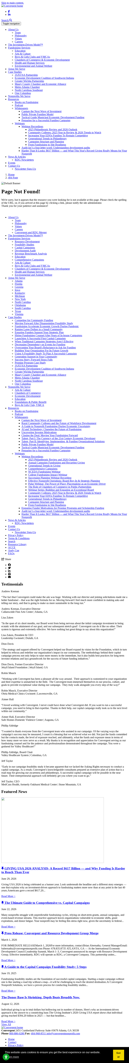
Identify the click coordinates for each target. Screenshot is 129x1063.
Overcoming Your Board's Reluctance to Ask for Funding (45, 347)
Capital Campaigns (25, 247)
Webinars (20, 123)
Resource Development (27, 241)
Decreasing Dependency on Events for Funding (40, 344)
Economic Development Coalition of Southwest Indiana (44, 78)
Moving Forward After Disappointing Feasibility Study (44, 323)
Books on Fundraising (26, 102)
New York (20, 299)
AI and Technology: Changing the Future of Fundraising (51, 429)
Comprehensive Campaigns (29, 259)
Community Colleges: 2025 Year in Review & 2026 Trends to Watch (64, 132)
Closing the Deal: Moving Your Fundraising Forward (50, 435)
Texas (18, 311)
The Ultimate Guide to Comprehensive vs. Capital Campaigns (47, 903)
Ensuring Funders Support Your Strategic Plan (39, 332)
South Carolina (23, 308)
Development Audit (25, 250)
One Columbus (23, 93)
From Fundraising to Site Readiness (47, 144)
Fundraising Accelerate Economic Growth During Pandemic (47, 326)
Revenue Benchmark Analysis (31, 253)
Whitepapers (21, 108)
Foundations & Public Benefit (30, 402)
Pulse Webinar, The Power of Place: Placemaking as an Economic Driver (67, 483)
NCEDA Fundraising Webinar (44, 471)
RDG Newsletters (24, 159)
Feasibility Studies (24, 244)
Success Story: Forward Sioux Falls (34, 359)
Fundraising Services (19, 47)
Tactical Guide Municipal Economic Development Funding (53, 117)
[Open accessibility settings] (6, 1057)
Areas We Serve (16, 68)
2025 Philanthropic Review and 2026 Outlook (52, 129)
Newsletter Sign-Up (25, 168)
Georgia (19, 287)
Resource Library (17, 544)
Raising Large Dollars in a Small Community (39, 329)
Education (20, 50)
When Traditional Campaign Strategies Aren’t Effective (44, 341)
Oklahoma (20, 305)
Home (11, 1039)
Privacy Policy (16, 535)
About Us (13, 29)
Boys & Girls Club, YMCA (29, 405)
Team (18, 32)
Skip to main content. (12, 2)
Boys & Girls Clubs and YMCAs (32, 56)
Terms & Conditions (19, 538)
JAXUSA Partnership (26, 75)
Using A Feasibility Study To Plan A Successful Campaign (46, 353)
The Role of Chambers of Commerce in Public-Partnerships (59, 486)
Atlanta (19, 280)
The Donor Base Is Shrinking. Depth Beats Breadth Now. (40, 997)
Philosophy (21, 35)
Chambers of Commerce (28, 393)
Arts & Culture (23, 53)
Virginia (19, 314)
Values (18, 38)
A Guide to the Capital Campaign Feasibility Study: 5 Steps (45, 967)
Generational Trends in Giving (44, 465)
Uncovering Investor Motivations (39, 432)
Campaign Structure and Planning (46, 141)
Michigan (20, 296)
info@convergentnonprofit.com (63, 1033)
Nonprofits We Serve (19, 96)
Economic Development (27, 396)
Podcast (19, 105)
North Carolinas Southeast (29, 90)
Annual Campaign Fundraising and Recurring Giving (56, 462)
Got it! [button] (118, 1055)
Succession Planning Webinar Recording (49, 477)
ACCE (11, 547)
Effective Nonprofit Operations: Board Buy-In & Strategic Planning (64, 480)
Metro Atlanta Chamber (27, 87)
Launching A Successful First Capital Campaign (40, 338)
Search (11, 541)
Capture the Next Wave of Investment (41, 111)
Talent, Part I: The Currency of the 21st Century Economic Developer (58, 438)
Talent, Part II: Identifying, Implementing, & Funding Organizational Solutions (63, 441)
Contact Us (14, 165)
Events (11, 162)
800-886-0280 (17, 1033)
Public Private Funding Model (37, 114)
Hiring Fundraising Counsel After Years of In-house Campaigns (48, 335)
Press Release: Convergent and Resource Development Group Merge (51, 933)
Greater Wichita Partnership (29, 81)
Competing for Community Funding (34, 320)
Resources (13, 99)
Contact (12, 1042)
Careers (19, 41)
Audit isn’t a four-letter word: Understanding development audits (56, 147)
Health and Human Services (30, 62)
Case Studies (15, 71)
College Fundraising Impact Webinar (47, 474)
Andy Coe (13, 550)
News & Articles (17, 156)
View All (6, 1024)
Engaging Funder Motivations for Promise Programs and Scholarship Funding (63, 508)
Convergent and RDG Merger (31, 232)
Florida (18, 283)
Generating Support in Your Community (36, 356)
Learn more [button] (12, 1056)
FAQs (11, 553)
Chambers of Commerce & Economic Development (42, 59)
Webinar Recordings (32, 126)
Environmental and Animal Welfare (33, 65)
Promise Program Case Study (30, 362)
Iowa (17, 290)
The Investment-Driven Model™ (25, 44)
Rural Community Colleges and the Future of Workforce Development (59, 423)
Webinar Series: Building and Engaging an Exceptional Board (61, 489)
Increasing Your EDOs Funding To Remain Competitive (58, 135)
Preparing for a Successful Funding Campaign (46, 120)
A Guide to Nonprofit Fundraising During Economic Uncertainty (56, 426)
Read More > (8, 896)
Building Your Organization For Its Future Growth (41, 350)
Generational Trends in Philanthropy (47, 138)
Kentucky (20, 293)
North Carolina (23, 302)
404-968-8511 (39, 1033)
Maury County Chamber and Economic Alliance (40, 84)
